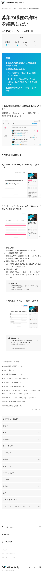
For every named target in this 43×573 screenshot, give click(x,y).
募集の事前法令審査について (12, 374)
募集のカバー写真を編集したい (13, 386)
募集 (15, 9)
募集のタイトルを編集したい (12, 382)
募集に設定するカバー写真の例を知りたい (17, 378)
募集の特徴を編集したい (18, 349)
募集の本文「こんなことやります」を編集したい (20, 397)
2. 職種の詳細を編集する (16, 69)
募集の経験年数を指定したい (20, 289)
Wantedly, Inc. (6, 9)
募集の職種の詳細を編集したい (13, 401)
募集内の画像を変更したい (12, 366)
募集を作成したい (8, 370)
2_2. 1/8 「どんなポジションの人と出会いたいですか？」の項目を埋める (22, 82)
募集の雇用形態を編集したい (20, 344)
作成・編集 (22, 9)
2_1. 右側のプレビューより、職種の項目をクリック (22, 74)
